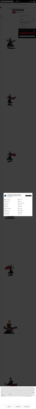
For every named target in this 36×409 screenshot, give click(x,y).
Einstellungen (26, 406)
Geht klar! (9, 406)
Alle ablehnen (18, 406)
